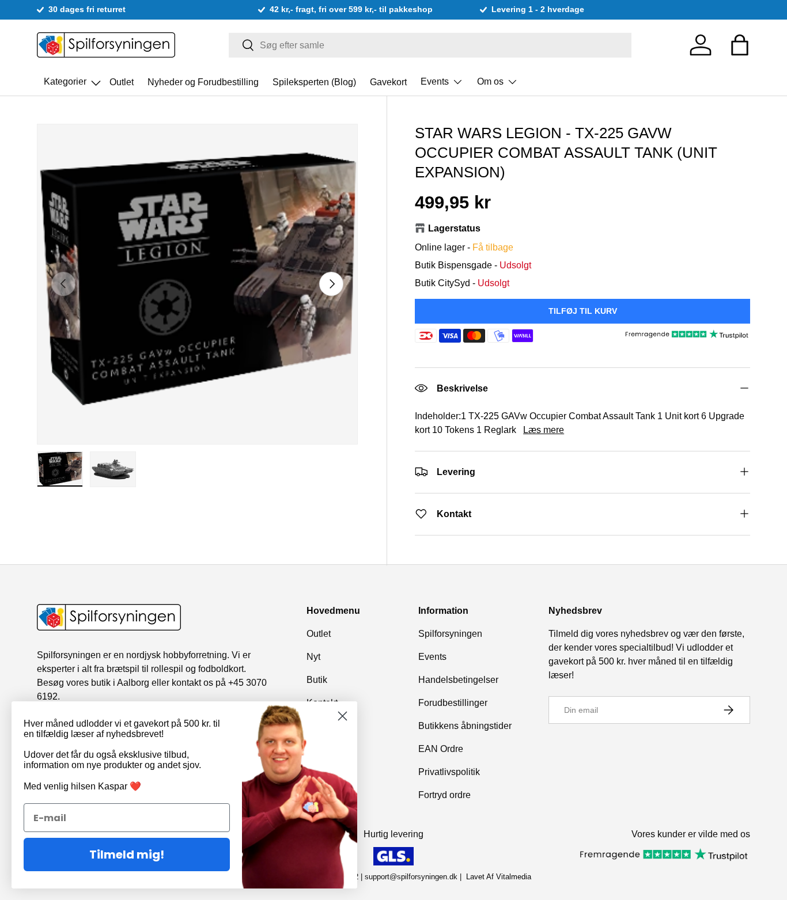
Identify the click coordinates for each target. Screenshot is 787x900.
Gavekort (388, 81)
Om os (490, 81)
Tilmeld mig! (126, 854)
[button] (740, 45)
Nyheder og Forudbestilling (203, 81)
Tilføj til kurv (582, 310)
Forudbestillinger (452, 703)
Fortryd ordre (444, 795)
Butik (317, 680)
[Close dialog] (342, 716)
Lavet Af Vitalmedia (498, 876)
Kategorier (73, 78)
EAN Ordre (440, 749)
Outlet (121, 81)
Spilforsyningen (450, 634)
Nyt (313, 657)
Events (435, 81)
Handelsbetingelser (458, 680)
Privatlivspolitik (449, 772)
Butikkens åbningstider (465, 726)
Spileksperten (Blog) (314, 81)
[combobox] (430, 45)
